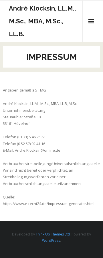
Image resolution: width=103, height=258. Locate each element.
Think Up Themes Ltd (53, 234)
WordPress (51, 240)
